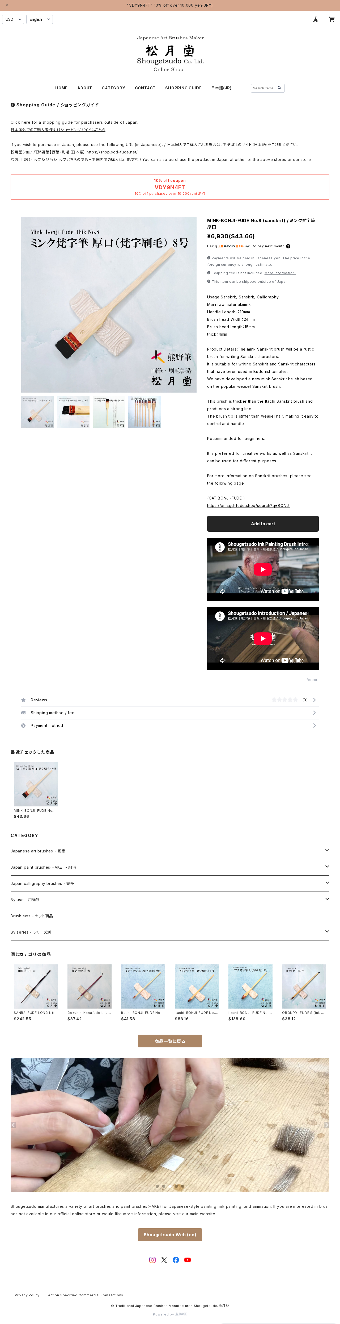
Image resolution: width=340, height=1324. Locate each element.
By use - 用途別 (25, 899)
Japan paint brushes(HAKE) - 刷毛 (43, 867)
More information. (280, 273)
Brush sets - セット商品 (32, 916)
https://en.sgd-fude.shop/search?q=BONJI (248, 505)
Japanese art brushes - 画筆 (38, 851)
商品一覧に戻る (170, 1041)
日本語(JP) (221, 88)
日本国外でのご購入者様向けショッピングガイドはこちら (58, 129)
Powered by (164, 1314)
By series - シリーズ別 (31, 932)
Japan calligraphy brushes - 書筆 (42, 883)
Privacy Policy (27, 1295)
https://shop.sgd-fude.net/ (112, 152)
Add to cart (263, 523)
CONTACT (145, 88)
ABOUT (84, 88)
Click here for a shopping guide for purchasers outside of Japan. (74, 122)
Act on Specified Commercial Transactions (85, 1295)
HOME (61, 88)
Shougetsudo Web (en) (170, 1234)
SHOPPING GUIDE (183, 88)
